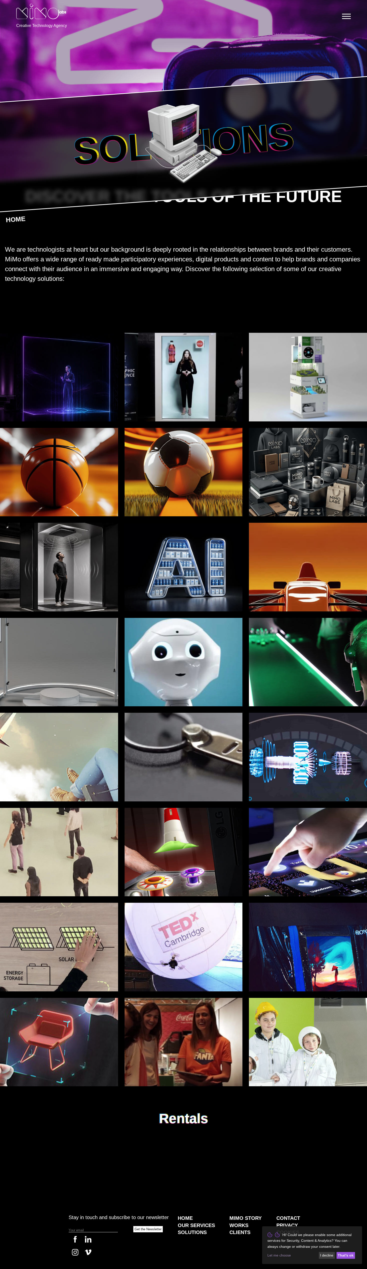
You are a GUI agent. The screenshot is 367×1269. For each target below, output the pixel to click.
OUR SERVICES (196, 1225)
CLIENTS (239, 1232)
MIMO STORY (245, 1218)
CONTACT (288, 1218)
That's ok (346, 1255)
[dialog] (312, 1245)
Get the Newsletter (148, 1229)
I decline (326, 1255)
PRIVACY (287, 1225)
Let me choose (279, 1255)
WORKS (238, 1225)
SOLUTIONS (192, 1232)
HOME (15, 219)
